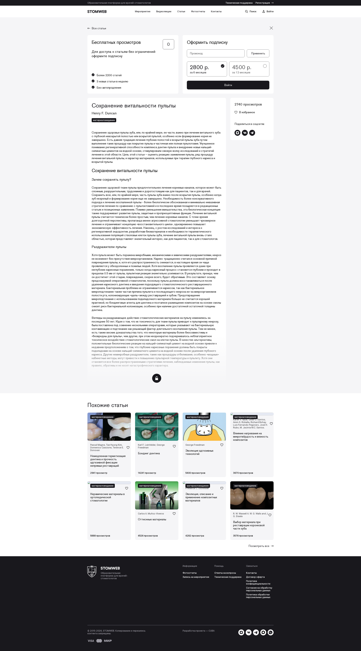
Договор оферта (255, 577)
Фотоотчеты (198, 11)
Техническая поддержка (239, 3)
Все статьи (99, 28)
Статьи (181, 11)
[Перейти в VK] (245, 133)
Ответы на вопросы (225, 573)
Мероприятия (142, 11)
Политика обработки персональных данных (258, 596)
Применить (258, 53)
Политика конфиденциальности (258, 582)
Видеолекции (163, 11)
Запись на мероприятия (196, 577)
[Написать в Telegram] (252, 133)
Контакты (216, 11)
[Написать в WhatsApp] (271, 632)
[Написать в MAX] (263, 632)
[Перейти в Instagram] (237, 133)
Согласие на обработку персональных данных (259, 589)
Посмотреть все (258, 546)
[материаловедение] (252, 414)
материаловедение (104, 120)
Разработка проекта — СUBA (198, 630)
